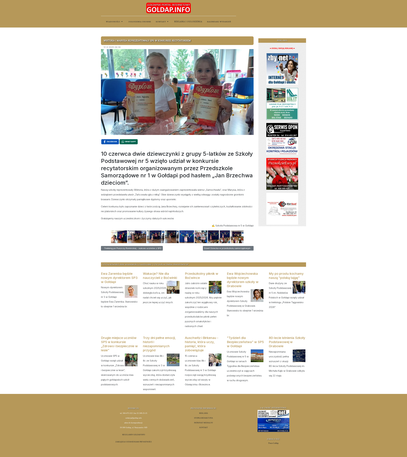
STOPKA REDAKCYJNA (203, 418)
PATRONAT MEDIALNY (203, 423)
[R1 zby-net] (282, 68)
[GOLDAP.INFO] (168, 7)
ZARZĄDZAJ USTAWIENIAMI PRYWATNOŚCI (133, 442)
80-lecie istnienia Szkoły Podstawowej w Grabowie (287, 342)
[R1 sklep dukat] (282, 103)
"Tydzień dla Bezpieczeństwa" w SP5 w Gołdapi (245, 342)
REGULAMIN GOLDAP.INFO (133, 435)
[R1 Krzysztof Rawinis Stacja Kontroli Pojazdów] (282, 138)
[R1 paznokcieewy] (282, 173)
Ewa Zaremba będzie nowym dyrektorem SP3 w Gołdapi (119, 278)
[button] (115, 21)
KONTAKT (203, 427)
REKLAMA (203, 413)
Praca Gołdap (273, 443)
